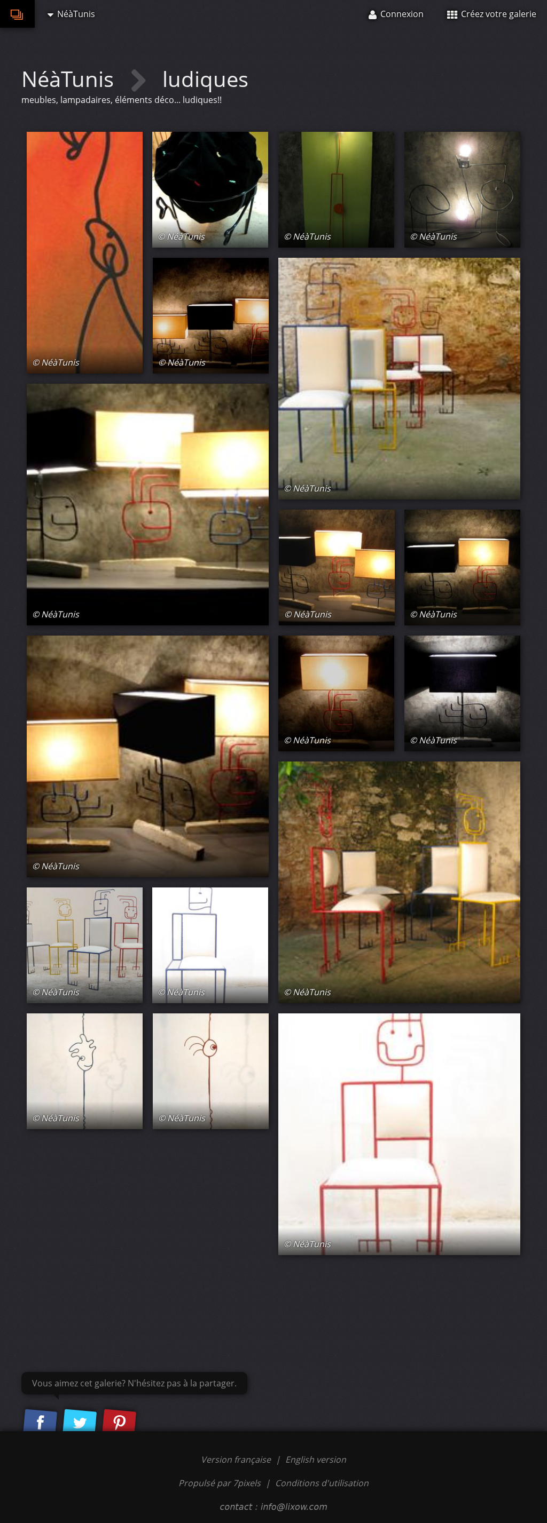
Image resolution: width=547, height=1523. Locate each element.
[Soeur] (399, 1134)
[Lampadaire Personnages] (85, 253)
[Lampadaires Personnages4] (148, 756)
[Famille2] (399, 882)
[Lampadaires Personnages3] (337, 567)
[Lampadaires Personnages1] (148, 504)
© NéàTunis (55, 362)
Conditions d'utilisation (322, 1483)
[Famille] (85, 945)
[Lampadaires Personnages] (211, 316)
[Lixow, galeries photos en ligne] (17, 14)
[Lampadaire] (336, 190)
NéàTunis (70, 78)
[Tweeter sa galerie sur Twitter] (79, 1423)
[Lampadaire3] (462, 693)
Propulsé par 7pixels (219, 1483)
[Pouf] (210, 190)
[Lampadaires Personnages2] (462, 567)
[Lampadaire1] (85, 1071)
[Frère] (210, 945)
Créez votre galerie (497, 14)
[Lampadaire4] (336, 693)
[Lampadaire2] (211, 1071)
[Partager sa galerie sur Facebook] (40, 1423)
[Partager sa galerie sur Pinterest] (119, 1423)
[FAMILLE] (399, 378)
